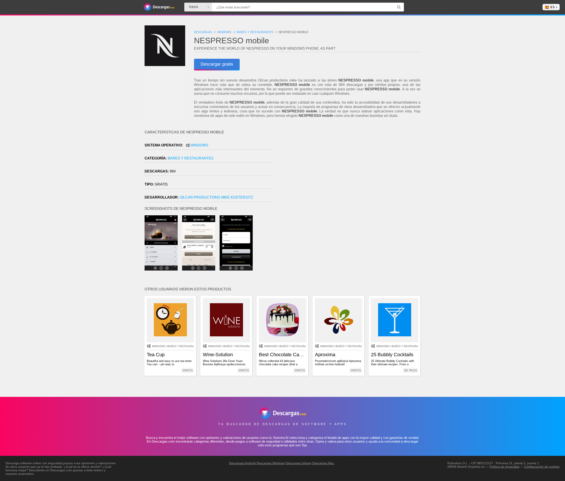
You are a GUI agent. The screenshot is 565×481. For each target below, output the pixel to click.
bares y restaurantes (191, 158)
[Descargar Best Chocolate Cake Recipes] (282, 320)
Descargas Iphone (298, 463)
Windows (199, 145)
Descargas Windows (270, 463)
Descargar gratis (217, 64)
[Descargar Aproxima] (338, 320)
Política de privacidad (504, 466)
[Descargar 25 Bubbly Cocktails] (394, 320)
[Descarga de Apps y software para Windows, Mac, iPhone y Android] (158, 7)
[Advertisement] (351, 168)
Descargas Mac (323, 463)
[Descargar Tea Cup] (170, 320)
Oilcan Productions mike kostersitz (216, 197)
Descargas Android (242, 463)
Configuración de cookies (541, 466)
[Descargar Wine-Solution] (226, 320)
